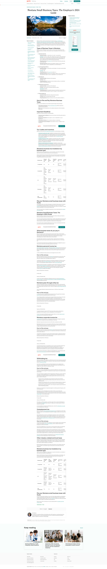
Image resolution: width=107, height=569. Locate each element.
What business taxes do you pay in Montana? (31, 61)
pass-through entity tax (62, 286)
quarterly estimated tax (43, 265)
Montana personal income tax (30, 63)
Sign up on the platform (49, 423)
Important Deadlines (31, 47)
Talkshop (34, 1)
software (38, 206)
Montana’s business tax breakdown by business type (31, 52)
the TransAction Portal (53, 105)
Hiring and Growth (37, 3)
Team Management (50, 3)
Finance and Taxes (43, 3)
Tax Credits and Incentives (30, 49)
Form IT (41, 268)
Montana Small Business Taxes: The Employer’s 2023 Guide (31, 58)
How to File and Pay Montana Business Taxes (31, 45)
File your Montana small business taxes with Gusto (31, 55)
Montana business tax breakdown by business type (31, 76)
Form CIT (49, 61)
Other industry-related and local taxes (31, 73)
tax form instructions (58, 262)
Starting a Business (30, 3)
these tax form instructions (41, 351)
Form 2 (51, 256)
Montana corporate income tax (31, 68)
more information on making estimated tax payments (56, 279)
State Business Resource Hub (59, 3)
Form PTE (50, 72)
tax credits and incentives (49, 131)
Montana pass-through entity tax (31, 66)
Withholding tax (30, 70)
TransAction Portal (46, 267)
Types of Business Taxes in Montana (31, 43)
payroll (53, 498)
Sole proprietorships (40, 247)
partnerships (46, 247)
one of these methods (47, 261)
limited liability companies (54, 247)
